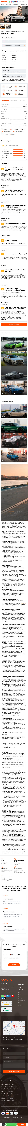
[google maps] (17, 2)
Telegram (21, 954)
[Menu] (25, 2)
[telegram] (13, 2)
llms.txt (22, 1117)
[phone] (15, 2)
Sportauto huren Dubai (7, 1098)
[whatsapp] (9, 2)
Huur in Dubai (7, 1084)
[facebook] (10, 996)
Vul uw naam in (7, 949)
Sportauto (8, 4)
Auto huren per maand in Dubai (9, 1102)
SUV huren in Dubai (6, 1095)
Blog (19, 994)
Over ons (20, 998)
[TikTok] (5, 998)
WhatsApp (14, 954)
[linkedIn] (2, 998)
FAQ (19, 992)
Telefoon (7, 954)
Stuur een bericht (14, 1071)
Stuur (14, 964)
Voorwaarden (15, 1117)
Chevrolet (15, 4)
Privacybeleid (6, 1117)
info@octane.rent (5, 992)
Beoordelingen (21, 1000)
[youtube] (12, 996)
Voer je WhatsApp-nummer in (11, 958)
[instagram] (11, 2)
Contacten (20, 996)
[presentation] (2, 14)
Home (2, 4)
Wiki (19, 1002)
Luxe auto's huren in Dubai (8, 1100)
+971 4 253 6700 (5, 989)
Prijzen (19, 987)
